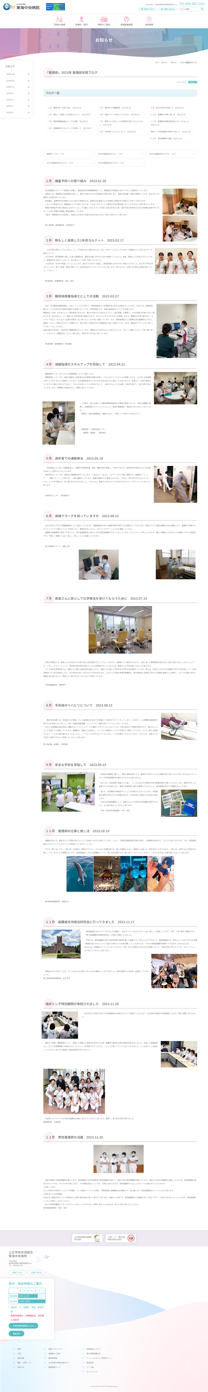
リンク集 (90, 1367)
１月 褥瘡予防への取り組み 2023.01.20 (64, 107)
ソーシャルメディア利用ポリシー (100, 1358)
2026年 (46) (10, 74)
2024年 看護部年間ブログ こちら (110, 154)
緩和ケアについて (55, 1349)
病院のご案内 (104, 24)
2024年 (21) (10, 87)
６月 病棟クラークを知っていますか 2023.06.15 (119, 114)
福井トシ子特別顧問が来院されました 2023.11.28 (171, 131)
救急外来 (16, 1333)
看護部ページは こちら (55, 154)
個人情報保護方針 (94, 1353)
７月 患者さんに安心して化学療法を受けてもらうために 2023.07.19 (121, 123)
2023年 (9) (10, 93)
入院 (19, 1353)
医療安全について (94, 1349)
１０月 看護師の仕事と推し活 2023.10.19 (168, 114)
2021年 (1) (10, 106)
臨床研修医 (53, 1358)
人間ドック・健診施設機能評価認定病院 (116, 1238)
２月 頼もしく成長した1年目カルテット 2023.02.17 (69, 114)
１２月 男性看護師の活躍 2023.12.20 (166, 138)
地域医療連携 (126, 24)
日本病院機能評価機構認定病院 (83, 1238)
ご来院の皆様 (59, 24)
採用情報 (149, 24)
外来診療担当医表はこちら (23, 1325)
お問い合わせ (169, 9)
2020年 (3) (10, 112)
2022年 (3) (10, 99)
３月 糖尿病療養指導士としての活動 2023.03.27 (68, 121)
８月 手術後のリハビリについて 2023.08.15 (117, 131)
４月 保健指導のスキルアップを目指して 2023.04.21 (70, 128)
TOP (156, 62)
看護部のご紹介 (55, 1353)
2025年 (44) (10, 80)
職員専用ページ (55, 1367)
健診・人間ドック (24, 1362)
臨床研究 (90, 1362)
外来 (19, 1349)
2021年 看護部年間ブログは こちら (60, 163)
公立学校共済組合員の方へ (59, 1362)
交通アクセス (149, 9)
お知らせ (164, 62)
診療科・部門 (81, 24)
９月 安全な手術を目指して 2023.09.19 (167, 107)
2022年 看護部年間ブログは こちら (162, 154)
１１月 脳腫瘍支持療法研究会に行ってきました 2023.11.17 (171, 123)
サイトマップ (92, 1371)
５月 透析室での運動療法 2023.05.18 (115, 107)
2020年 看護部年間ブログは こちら (111, 163)
